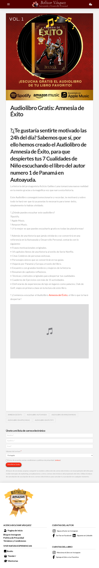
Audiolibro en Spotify (44, 420)
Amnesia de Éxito (15, 415)
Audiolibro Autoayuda (37, 415)
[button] (8, 4)
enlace (57, 460)
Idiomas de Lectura (13, 451)
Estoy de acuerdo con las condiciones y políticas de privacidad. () (34, 460)
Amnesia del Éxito (58, 295)
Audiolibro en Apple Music (19, 420)
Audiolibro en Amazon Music (64, 415)
